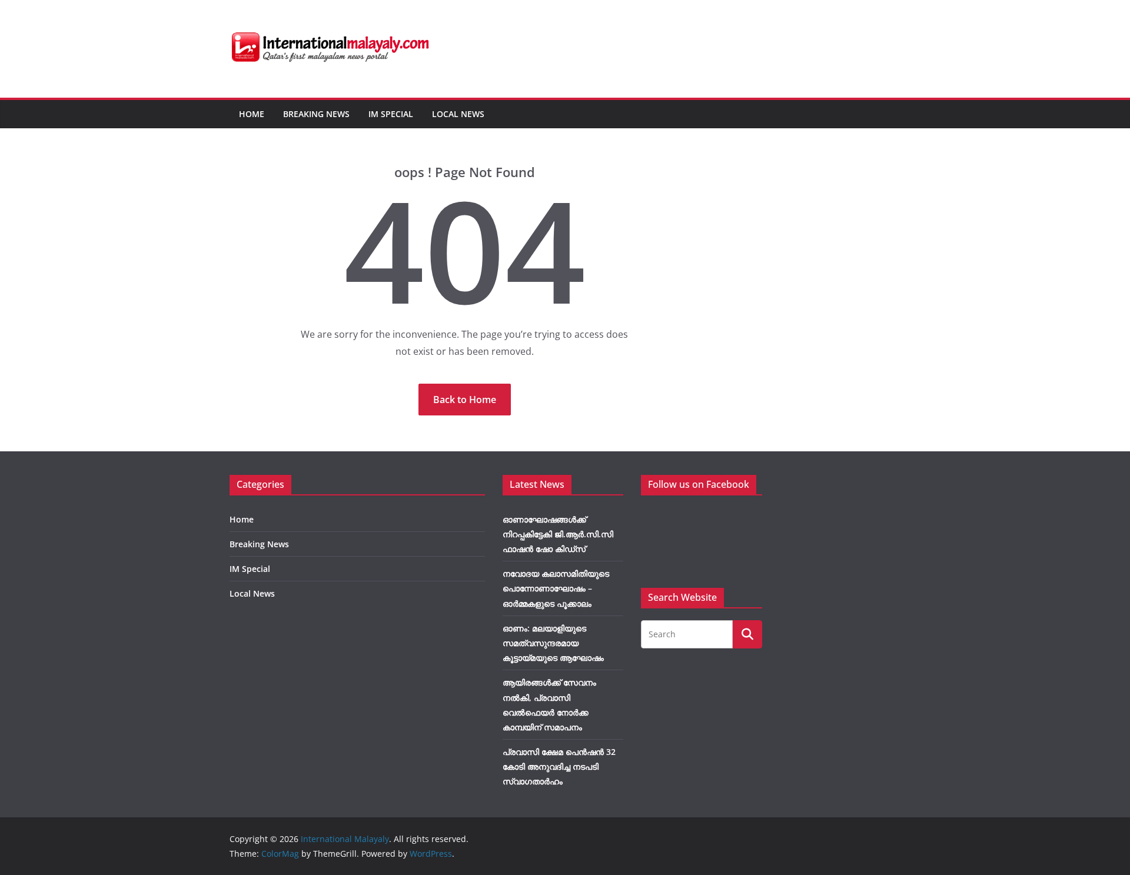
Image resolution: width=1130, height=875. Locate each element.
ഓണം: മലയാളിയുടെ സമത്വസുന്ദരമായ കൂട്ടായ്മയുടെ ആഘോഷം (553, 643)
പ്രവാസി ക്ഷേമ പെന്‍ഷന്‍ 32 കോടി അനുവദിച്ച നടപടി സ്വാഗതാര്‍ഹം (559, 766)
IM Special (390, 113)
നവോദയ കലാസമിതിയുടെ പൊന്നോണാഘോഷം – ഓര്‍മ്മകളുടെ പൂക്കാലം (556, 588)
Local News (458, 113)
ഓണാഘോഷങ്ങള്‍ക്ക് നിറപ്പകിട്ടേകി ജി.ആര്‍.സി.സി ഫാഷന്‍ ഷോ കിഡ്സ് (558, 534)
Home (251, 113)
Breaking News (316, 113)
